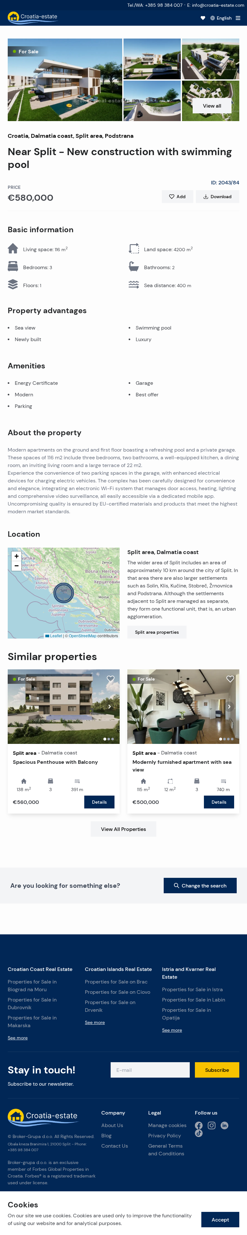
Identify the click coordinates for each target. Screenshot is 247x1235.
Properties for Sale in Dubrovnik (32, 1003)
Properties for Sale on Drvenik (110, 1006)
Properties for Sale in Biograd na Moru (32, 985)
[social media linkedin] (224, 1125)
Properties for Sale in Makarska (32, 1021)
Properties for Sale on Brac (116, 982)
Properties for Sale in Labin (193, 1000)
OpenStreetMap (82, 635)
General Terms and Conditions (166, 1150)
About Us (112, 1125)
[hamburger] (238, 18)
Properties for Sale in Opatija (186, 1014)
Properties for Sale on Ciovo (117, 992)
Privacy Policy (164, 1136)
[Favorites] (203, 18)
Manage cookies (167, 1125)
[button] (65, 80)
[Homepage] (33, 18)
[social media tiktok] (198, 1133)
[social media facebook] (198, 1125)
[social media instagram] (211, 1125)
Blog (106, 1136)
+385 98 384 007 (23, 1149)
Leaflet (55, 635)
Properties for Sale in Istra (192, 989)
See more (18, 1038)
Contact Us (114, 1146)
